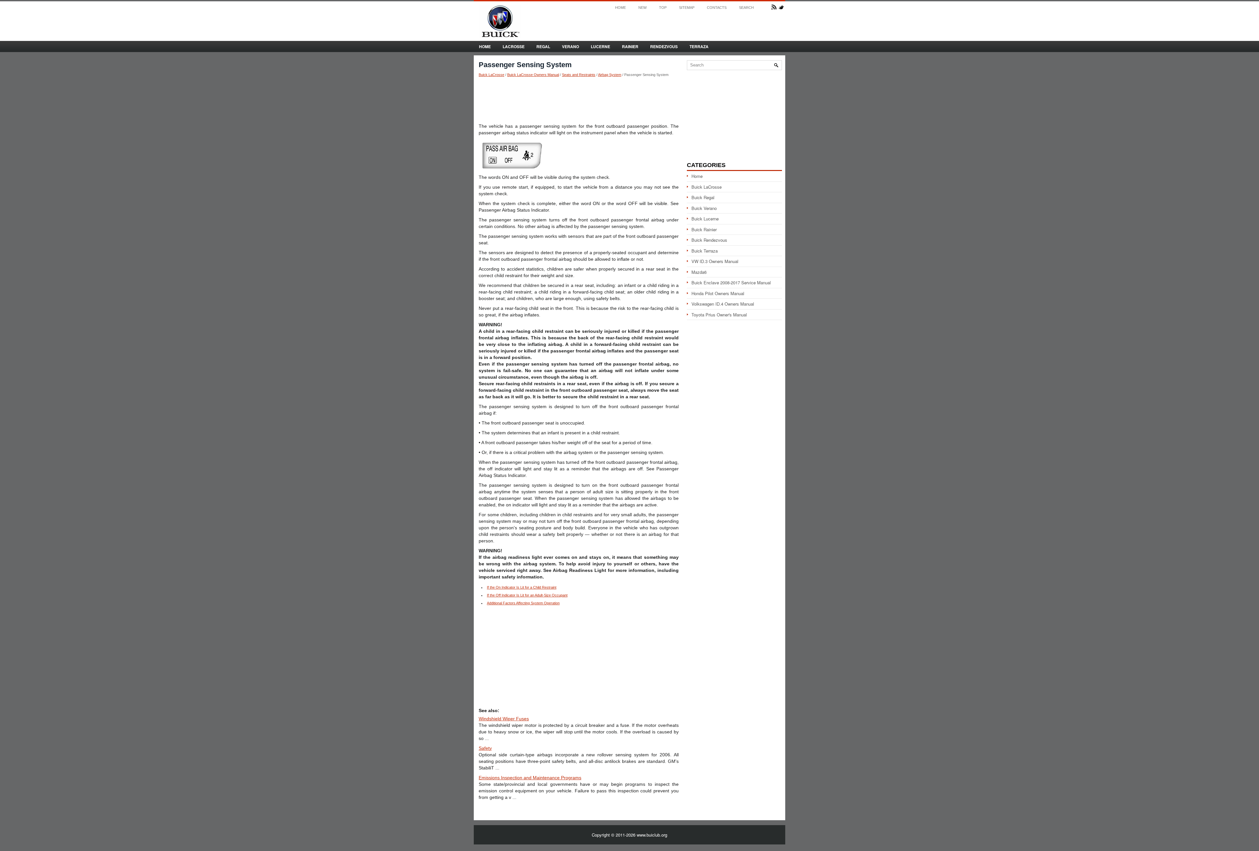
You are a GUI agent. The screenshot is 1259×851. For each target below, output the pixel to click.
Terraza (699, 46)
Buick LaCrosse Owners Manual (533, 75)
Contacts (717, 7)
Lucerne (600, 46)
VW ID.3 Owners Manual (714, 261)
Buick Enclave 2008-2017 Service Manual (731, 282)
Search (746, 7)
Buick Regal (702, 197)
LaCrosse (514, 46)
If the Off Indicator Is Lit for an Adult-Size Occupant (527, 595)
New (642, 7)
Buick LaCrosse (491, 75)
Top (663, 7)
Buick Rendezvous (709, 240)
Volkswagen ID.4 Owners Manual (722, 304)
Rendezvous (664, 46)
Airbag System (609, 75)
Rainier (630, 46)
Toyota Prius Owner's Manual (719, 315)
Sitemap (686, 7)
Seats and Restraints (578, 75)
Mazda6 (699, 272)
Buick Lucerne (705, 219)
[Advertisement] (579, 100)
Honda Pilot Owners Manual (717, 293)
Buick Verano (704, 208)
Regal (543, 46)
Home (620, 7)
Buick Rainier (704, 229)
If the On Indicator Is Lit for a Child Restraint (521, 587)
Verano (570, 46)
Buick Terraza (704, 251)
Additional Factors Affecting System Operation (523, 603)
